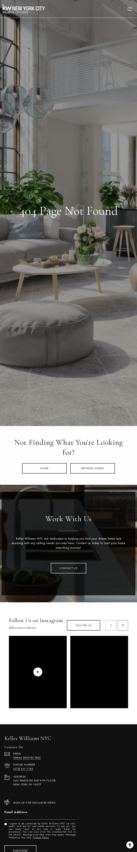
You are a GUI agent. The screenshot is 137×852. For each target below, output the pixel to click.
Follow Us (83, 625)
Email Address (16, 812)
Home (44, 468)
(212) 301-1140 (23, 769)
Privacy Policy (41, 837)
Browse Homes (92, 468)
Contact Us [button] (68, 568)
